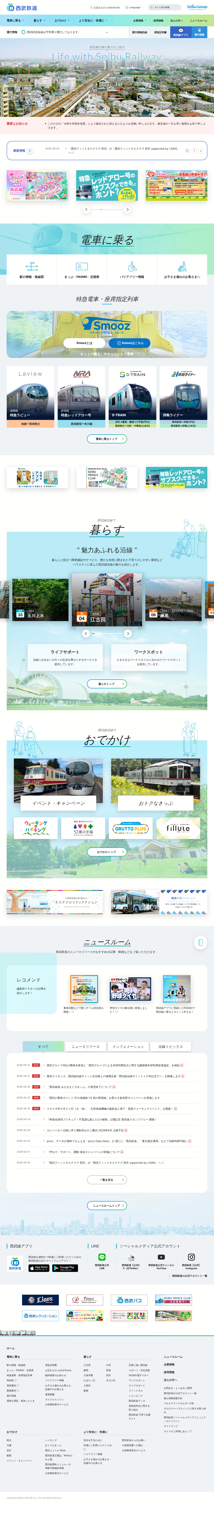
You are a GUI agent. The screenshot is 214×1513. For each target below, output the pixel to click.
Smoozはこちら (133, 343)
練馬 (86, 1370)
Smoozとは (84, 343)
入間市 (87, 1385)
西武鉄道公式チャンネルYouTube (161, 1267)
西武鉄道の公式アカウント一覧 (189, 1275)
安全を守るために (93, 1440)
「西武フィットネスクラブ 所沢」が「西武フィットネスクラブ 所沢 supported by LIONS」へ (104, 1162)
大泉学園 (88, 1375)
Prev (86, 633)
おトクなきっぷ (53, 1445)
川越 (9, 1445)
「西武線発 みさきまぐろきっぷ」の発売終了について (81, 1087)
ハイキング (51, 1440)
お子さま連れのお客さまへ (182, 277)
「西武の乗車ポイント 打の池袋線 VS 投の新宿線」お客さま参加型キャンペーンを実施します (103, 1097)
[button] (92, 111)
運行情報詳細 (139, 32)
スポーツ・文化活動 (139, 1370)
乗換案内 (13, 1390)
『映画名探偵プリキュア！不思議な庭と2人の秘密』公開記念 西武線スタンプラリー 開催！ (102, 1119)
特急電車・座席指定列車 (19, 1375)
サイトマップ (171, 1426)
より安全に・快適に (91, 20)
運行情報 (199, 34)
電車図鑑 (50, 1394)
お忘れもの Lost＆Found (107, 7)
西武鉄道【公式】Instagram (191, 1267)
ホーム (11, 1348)
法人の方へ (176, 20)
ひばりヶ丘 (89, 1380)
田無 (108, 1370)
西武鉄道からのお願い (133, 1440)
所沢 (108, 1375)
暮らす (38, 20)
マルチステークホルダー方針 (179, 1403)
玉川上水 (111, 1380)
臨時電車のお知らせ (55, 1375)
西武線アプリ (180, 35)
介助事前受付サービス (57, 1404)
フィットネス (136, 1390)
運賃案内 (13, 1385)
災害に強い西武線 (138, 1365)
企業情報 (138, 20)
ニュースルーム (198, 20)
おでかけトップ (106, 852)
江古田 (87, 1365)
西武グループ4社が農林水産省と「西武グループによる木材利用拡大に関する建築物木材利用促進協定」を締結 (115, 1065)
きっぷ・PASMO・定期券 (81, 277)
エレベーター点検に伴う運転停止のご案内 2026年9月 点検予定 (87, 1130)
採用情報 (158, 20)
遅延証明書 (160, 32)
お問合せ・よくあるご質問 (178, 1388)
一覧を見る (106, 1179)
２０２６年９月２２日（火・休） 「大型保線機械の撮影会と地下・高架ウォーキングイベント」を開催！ (112, 1108)
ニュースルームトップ (106, 1205)
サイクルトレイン (54, 1399)
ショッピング (136, 1395)
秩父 (9, 1440)
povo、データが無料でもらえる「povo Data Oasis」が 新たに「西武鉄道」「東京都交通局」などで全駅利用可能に (119, 1141)
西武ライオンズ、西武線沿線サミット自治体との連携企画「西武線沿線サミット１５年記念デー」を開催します (124, 151)
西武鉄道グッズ (137, 1400)
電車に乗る (14, 20)
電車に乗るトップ (106, 439)
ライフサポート (137, 1385)
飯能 (86, 1390)
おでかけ (60, 20)
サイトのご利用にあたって (178, 1431)
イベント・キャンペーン (19, 1460)
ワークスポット (137, 1380)
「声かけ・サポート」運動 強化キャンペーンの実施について (85, 1152)
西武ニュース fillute (55, 1450)
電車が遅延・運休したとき (21, 1400)
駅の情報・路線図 (32, 277)
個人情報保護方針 (173, 1398)
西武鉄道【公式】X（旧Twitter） (131, 1267)
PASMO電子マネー (139, 1375)
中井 (108, 1365)
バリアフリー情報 (132, 277)
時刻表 (12, 1380)
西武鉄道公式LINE (102, 1267)
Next (128, 633)
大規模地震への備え (132, 1445)
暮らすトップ (106, 684)
